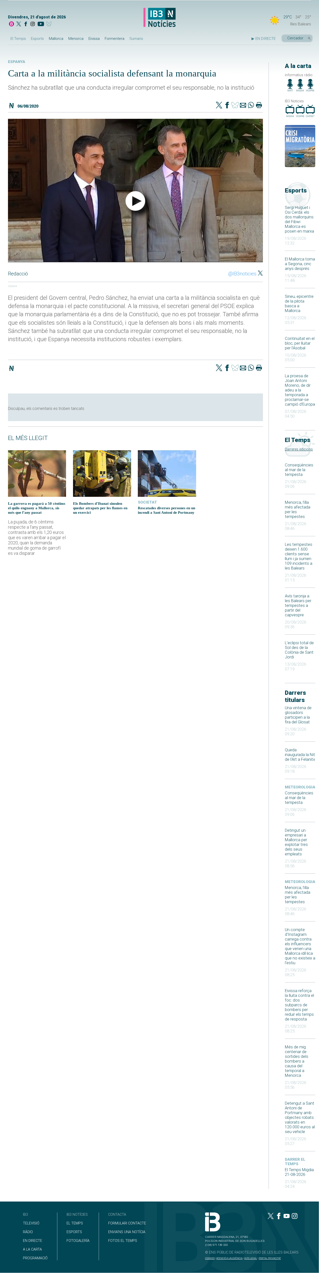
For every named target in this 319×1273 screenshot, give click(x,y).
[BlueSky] (49, 24)
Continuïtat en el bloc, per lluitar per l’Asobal (300, 343)
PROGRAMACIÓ (35, 1258)
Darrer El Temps (295, 1161)
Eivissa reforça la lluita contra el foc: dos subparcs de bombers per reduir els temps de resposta (299, 1004)
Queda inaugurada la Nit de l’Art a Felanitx (300, 755)
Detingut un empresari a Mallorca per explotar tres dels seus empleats (296, 842)
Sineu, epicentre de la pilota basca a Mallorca (299, 303)
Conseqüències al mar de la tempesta (299, 470)
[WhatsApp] (250, 106)
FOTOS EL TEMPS (122, 1241)
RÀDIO (28, 1232)
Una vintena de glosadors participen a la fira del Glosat (298, 714)
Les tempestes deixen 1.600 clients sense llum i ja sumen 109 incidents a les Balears (298, 556)
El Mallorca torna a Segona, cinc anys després (300, 264)
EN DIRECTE (32, 1241)
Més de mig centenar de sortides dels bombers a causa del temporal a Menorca (296, 1061)
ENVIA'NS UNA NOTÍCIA (126, 1232)
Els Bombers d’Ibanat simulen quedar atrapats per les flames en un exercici (100, 507)
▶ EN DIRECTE (263, 38)
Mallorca (56, 38)
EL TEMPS (75, 1223)
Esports (37, 38)
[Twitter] (219, 106)
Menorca (75, 38)
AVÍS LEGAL (250, 1258)
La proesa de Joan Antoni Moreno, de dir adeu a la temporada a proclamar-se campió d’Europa (300, 390)
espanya (16, 62)
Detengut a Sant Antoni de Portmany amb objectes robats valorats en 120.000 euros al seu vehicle (300, 1117)
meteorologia (300, 787)
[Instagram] (32, 24)
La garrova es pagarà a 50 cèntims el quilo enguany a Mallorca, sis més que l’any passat (36, 507)
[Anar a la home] (11, 24)
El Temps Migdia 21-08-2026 (299, 1172)
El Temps (18, 38)
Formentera (114, 38)
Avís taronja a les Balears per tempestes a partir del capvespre (298, 605)
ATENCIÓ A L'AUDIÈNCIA (229, 1258)
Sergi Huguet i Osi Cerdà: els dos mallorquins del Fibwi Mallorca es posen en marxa (299, 219)
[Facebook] (25, 24)
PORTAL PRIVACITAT (270, 1258)
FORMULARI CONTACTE (127, 1223)
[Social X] (18, 24)
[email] (242, 106)
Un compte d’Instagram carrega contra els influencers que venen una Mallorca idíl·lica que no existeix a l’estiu (300, 946)
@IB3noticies (242, 274)
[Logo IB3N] (159, 18)
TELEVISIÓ (31, 1223)
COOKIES (210, 1258)
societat (147, 502)
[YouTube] (40, 24)
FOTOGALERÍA (78, 1241)
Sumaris (136, 38)
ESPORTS (74, 1232)
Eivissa (94, 38)
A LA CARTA (32, 1249)
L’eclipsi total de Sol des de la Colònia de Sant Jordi (299, 649)
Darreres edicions (299, 449)
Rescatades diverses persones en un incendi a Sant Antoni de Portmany (166, 510)
